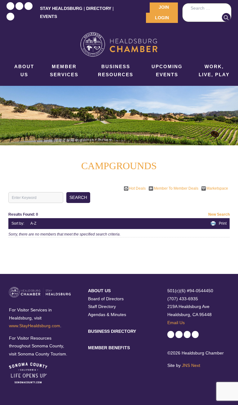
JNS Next (191, 365)
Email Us (176, 322)
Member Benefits (109, 347)
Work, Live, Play (214, 70)
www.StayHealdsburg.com (34, 325)
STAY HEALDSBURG (61, 8)
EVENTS (48, 16)
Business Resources (115, 70)
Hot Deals (137, 188)
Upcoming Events (167, 70)
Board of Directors (106, 298)
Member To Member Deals (176, 188)
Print (223, 223)
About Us (24, 70)
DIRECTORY (98, 8)
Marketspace (217, 188)
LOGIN (162, 17)
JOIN (164, 7)
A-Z (33, 223)
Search (226, 17)
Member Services (64, 70)
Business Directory (112, 331)
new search (219, 214)
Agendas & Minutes (107, 314)
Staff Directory (102, 306)
